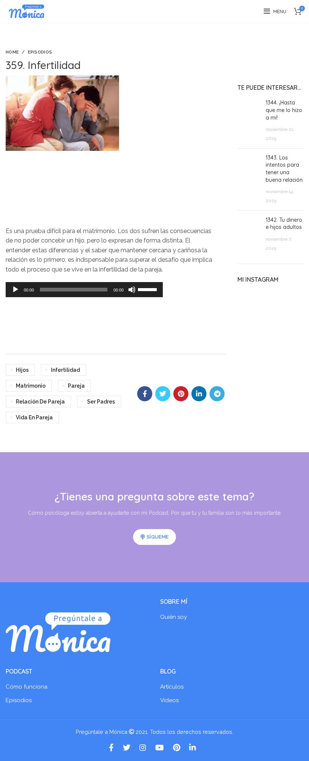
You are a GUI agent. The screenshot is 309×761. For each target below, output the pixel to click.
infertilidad (65, 370)
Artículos (172, 686)
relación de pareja (40, 402)
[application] (84, 289)
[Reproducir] (15, 289)
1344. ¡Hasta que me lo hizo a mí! (284, 110)
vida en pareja (34, 417)
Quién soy (173, 617)
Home (12, 52)
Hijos (22, 370)
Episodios (40, 52)
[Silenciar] (132, 289)
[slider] (148, 289)
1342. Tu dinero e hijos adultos (284, 223)
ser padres (101, 402)
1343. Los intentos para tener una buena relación (284, 168)
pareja (76, 386)
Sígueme (157, 537)
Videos (169, 700)
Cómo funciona (26, 686)
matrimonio (31, 386)
